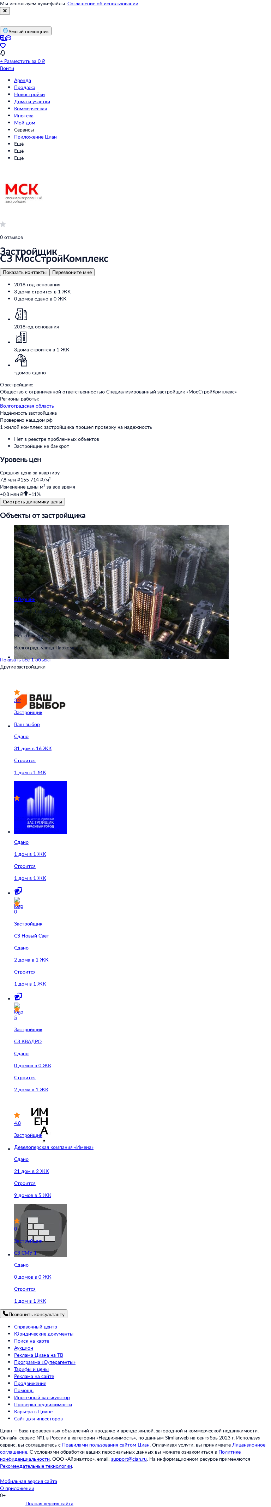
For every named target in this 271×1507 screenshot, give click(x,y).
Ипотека (24, 115)
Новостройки (29, 94)
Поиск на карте (31, 1340)
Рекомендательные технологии (36, 1465)
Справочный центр (35, 1326)
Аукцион (23, 1347)
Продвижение (30, 1383)
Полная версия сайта (49, 1503)
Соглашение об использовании (102, 3)
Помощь (24, 1390)
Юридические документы (43, 1333)
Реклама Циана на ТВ (38, 1354)
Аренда (22, 80)
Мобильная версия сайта (28, 1481)
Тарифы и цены (31, 1369)
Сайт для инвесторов (38, 1418)
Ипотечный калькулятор (42, 1397)
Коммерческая (30, 108)
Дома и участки (32, 101)
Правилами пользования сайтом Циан (106, 1444)
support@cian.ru (129, 1458)
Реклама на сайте (34, 1376)
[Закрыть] (5, 11)
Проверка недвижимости (43, 1404)
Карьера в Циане (33, 1411)
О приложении (17, 1488)
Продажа (24, 87)
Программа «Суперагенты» (45, 1362)
